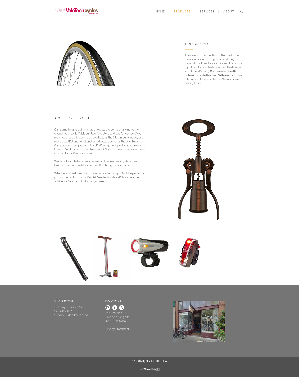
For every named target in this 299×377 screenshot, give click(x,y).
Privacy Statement (117, 329)
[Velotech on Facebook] (114, 309)
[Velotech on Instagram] (107, 309)
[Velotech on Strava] (121, 309)
